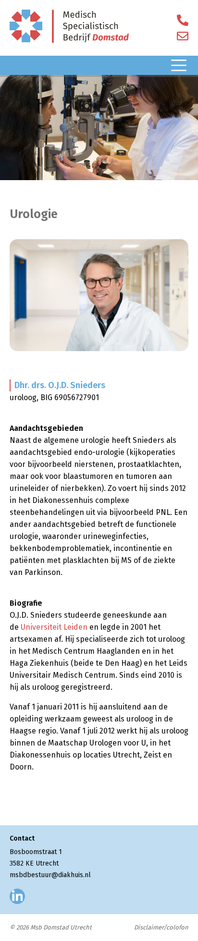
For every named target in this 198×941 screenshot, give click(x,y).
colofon (177, 927)
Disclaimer (148, 927)
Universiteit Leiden (54, 627)
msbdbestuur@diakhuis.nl (50, 875)
